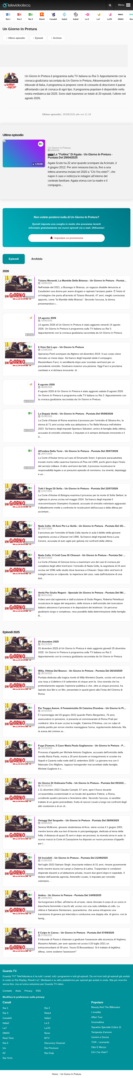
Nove (47, 1033)
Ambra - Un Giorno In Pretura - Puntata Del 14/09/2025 (69, 895)
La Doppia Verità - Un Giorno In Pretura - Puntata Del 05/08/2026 (75, 413)
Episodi (14, 258)
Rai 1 (5, 1008)
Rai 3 (5, 1013)
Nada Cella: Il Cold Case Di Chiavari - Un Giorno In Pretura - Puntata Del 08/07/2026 (82, 555)
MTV (47, 1038)
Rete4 (47, 1013)
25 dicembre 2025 (48, 641)
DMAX (6, 1033)
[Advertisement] (66, 56)
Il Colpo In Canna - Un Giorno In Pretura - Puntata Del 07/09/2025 (76, 932)
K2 (4, 1053)
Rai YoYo (7, 1058)
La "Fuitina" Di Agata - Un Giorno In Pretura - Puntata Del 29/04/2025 (80, 156)
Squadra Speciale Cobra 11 (106, 1027)
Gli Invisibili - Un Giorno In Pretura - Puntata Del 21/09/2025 (73, 857)
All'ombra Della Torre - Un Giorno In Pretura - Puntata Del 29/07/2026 (78, 451)
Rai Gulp (49, 1053)
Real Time (8, 1038)
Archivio (36, 258)
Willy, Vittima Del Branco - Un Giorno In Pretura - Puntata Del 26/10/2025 (80, 670)
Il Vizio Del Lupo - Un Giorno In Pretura (61, 347)
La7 (5, 1028)
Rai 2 (47, 1008)
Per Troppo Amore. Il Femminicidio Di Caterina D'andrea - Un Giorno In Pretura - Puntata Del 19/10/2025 (82, 708)
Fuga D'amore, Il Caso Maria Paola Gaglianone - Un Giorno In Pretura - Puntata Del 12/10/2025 (82, 745)
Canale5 (7, 1018)
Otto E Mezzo (98, 1047)
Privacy (28, 990)
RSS (38, 990)
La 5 (46, 1023)
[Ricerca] (110, 5)
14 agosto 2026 (47, 318)
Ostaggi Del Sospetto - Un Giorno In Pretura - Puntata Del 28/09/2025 (78, 820)
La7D (47, 1028)
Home (55, 1074)
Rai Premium (51, 1048)
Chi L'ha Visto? (99, 1052)
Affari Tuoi (96, 1017)
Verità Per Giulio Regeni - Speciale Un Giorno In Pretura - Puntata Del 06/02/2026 (82, 592)
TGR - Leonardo (100, 1042)
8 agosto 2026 (46, 384)
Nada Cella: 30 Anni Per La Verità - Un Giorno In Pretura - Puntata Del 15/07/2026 (82, 526)
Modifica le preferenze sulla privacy (24, 997)
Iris (4, 1048)
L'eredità (96, 1012)
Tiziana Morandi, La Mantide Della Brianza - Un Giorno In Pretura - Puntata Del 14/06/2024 (82, 280)
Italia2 (6, 1023)
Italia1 (47, 1018)
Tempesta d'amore (101, 1032)
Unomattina (97, 1022)
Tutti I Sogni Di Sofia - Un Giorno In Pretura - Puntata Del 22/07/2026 (78, 488)
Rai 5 (5, 1043)
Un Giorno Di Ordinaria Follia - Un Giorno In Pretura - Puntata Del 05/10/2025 (82, 783)
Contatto (7, 990)
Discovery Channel (54, 1043)
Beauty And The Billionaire (105, 1007)
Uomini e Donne (100, 1037)
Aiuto (18, 990)
